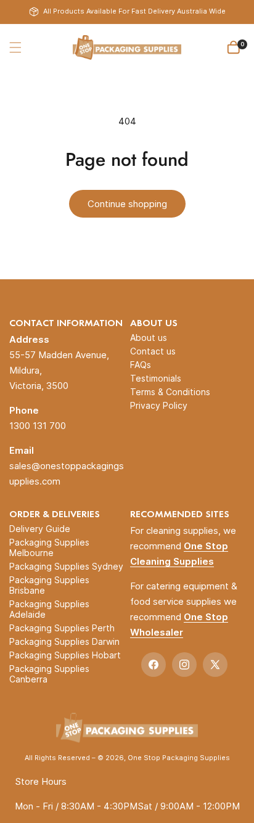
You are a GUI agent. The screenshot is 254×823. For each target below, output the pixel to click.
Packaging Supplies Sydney (66, 566)
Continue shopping (127, 204)
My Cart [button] (242, 44)
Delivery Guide (39, 528)
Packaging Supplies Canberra (49, 673)
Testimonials (155, 378)
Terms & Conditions (170, 392)
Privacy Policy (158, 405)
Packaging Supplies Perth (62, 628)
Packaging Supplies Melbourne (49, 547)
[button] (15, 47)
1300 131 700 (37, 426)
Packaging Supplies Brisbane (49, 585)
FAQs (140, 364)
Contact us (153, 351)
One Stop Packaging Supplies (179, 757)
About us (148, 337)
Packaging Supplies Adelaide (49, 609)
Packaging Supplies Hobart (65, 655)
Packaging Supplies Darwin (64, 641)
